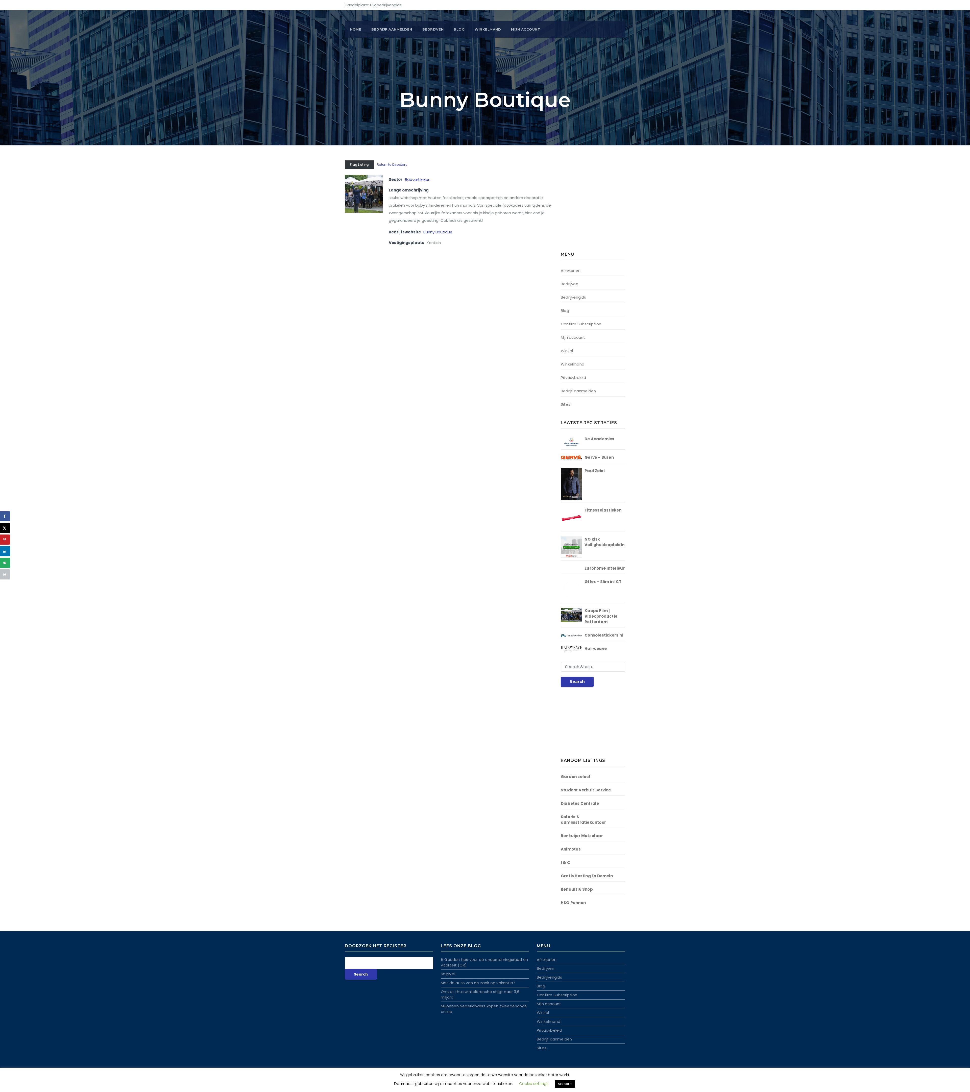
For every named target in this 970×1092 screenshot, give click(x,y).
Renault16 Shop (577, 889)
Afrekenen (570, 270)
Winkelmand (488, 29)
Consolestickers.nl (604, 635)
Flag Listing (359, 164)
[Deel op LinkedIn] (5, 551)
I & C (565, 862)
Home (355, 29)
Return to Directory (392, 164)
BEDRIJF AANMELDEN (391, 29)
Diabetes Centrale (580, 803)
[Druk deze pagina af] (5, 574)
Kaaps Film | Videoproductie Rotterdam (601, 616)
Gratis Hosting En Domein (587, 876)
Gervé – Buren (599, 457)
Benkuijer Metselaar (582, 835)
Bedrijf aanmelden (578, 391)
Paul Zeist (595, 470)
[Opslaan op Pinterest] (5, 540)
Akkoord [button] (565, 1083)
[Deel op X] (5, 528)
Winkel (567, 350)
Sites (565, 404)
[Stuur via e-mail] (5, 563)
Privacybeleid (573, 377)
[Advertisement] (592, 207)
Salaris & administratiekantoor (583, 819)
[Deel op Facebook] (5, 516)
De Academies (599, 439)
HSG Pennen (573, 902)
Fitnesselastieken (603, 510)
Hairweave (596, 648)
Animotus (571, 849)
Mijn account (525, 29)
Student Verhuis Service (586, 790)
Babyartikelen (417, 179)
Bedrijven (433, 29)
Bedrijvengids (573, 297)
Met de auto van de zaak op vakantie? (478, 982)
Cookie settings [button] (533, 1083)
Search (577, 681)
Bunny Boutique (437, 232)
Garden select (576, 776)
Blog (459, 29)
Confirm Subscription (581, 324)
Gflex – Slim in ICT (603, 581)
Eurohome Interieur (605, 568)
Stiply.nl (448, 974)
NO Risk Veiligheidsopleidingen (608, 542)
